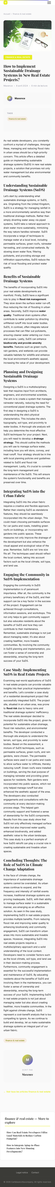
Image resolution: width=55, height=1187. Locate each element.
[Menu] (49, 2)
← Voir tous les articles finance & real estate (27, 1091)
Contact (35, 1172)
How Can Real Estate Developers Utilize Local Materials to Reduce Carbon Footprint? (27, 1135)
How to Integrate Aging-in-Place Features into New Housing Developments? (23, 1148)
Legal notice (22, 1172)
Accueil (7, 14)
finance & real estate (22, 14)
